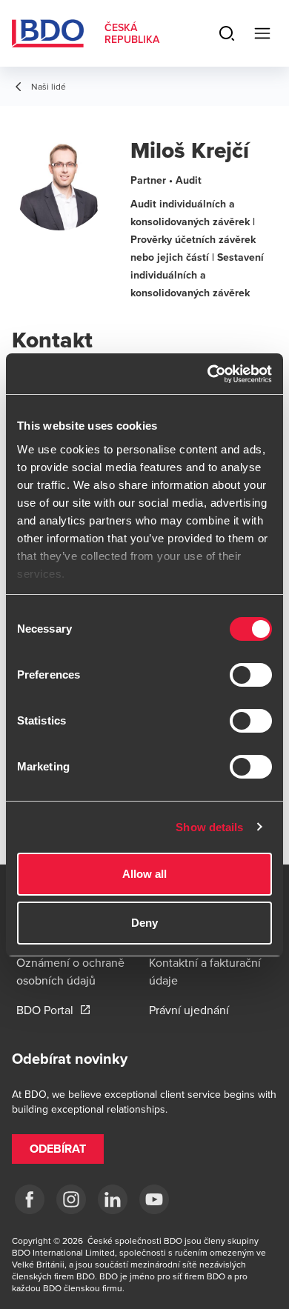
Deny (144, 922)
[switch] (251, 675)
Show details (209, 827)
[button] (58, 1149)
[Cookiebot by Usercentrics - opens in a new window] (208, 374)
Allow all (144, 873)
